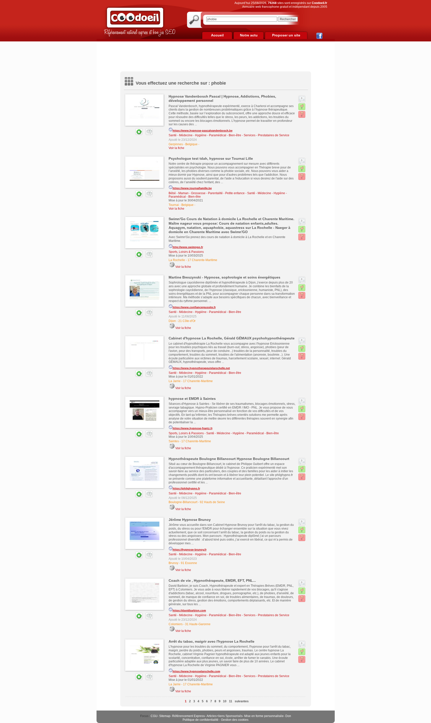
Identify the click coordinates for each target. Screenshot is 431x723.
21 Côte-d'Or (187, 321)
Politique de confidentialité (200, 720)
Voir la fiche (176, 148)
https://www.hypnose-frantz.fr (193, 428)
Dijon (172, 321)
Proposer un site (286, 35)
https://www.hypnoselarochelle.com (196, 671)
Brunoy (173, 563)
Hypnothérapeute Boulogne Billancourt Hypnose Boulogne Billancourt (229, 459)
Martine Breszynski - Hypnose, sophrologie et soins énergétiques (224, 277)
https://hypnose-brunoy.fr (190, 549)
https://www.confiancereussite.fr (194, 307)
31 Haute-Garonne (198, 624)
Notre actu (249, 35)
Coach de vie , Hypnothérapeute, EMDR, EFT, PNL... (212, 580)
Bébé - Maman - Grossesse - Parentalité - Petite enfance (207, 193)
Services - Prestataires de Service (266, 135)
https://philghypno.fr (186, 488)
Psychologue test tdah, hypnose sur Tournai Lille (211, 158)
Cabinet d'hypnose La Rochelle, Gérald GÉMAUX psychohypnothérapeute (232, 338)
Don (288, 716)
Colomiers (176, 624)
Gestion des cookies (234, 720)
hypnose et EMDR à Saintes (192, 399)
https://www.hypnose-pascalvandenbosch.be (202, 130)
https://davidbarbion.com (189, 610)
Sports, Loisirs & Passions (186, 252)
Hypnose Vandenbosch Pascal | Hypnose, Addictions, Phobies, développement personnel (222, 98)
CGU (154, 716)
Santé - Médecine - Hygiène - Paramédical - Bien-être (205, 135)
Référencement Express (188, 716)
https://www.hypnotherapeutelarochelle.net (201, 368)
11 (230, 701)
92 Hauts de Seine (212, 502)
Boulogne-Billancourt (183, 502)
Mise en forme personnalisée (264, 716)
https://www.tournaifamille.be (192, 188)
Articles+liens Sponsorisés (224, 716)
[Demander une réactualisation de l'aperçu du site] (133, 134)
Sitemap (164, 716)
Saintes (174, 441)
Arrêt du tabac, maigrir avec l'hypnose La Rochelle (211, 641)
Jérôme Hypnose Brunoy (190, 520)
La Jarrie (175, 381)
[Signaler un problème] (148, 134)
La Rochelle (177, 260)
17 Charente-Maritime (202, 260)
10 (224, 701)
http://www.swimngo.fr (188, 247)
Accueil (217, 35)
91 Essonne (189, 563)
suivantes (242, 701)
